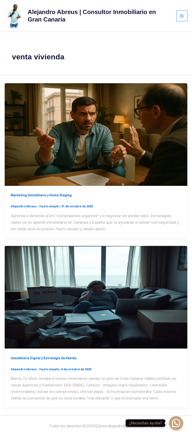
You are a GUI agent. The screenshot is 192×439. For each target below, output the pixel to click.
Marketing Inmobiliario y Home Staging (41, 195)
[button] (176, 423)
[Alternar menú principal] (182, 16)
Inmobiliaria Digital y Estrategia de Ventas (44, 358)
